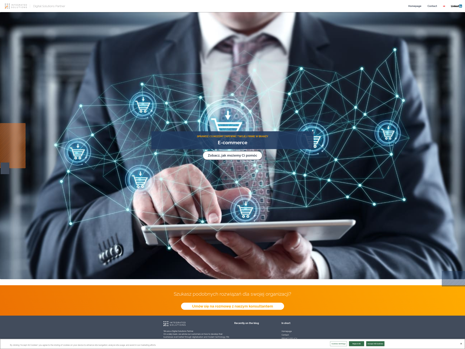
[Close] (461, 343)
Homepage (414, 6)
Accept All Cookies (375, 344)
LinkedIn (456, 6)
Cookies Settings (338, 344)
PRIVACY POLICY (289, 338)
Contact (432, 6)
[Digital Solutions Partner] (17, 6)
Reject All (356, 344)
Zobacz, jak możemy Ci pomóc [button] (232, 155)
